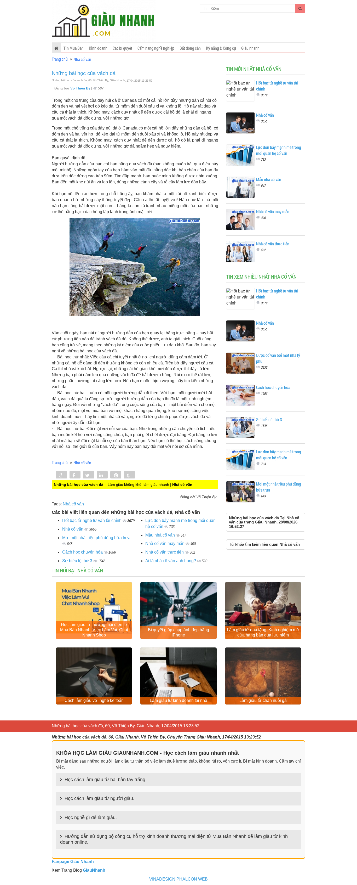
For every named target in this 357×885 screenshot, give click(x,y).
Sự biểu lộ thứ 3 (77, 561)
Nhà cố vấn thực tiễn (165, 552)
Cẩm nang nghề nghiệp (155, 48)
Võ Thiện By (80, 88)
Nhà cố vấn (82, 59)
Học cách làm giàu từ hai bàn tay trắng (105, 779)
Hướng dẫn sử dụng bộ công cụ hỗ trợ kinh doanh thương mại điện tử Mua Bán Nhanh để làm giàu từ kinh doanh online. (174, 839)
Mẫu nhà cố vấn (160, 535)
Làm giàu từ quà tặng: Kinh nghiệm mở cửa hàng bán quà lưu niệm (263, 632)
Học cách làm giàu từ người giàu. (99, 798)
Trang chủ (60, 59)
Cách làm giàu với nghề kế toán (94, 700)
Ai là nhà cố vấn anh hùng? (171, 561)
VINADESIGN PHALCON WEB (178, 879)
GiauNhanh (94, 870)
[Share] (61, 475)
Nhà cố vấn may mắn (165, 543)
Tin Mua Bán (74, 48)
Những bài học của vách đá (84, 73)
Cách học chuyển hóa (83, 552)
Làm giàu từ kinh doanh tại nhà (178, 700)
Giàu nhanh (250, 48)
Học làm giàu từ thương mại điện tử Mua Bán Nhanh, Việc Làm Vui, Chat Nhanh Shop (94, 629)
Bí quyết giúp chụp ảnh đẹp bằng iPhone (178, 632)
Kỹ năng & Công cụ (221, 48)
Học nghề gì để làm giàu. (91, 817)
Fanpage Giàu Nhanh (73, 861)
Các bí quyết (122, 48)
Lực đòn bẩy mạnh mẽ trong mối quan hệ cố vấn (278, 150)
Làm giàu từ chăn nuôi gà (263, 700)
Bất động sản (190, 48)
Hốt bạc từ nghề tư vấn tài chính (92, 520)
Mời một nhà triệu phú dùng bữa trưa (96, 537)
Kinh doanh (98, 48)
